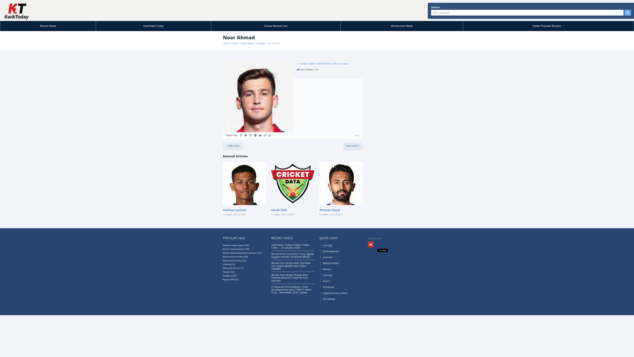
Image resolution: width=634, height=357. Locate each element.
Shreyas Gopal (329, 210)
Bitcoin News (48, 26)
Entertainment (331, 251)
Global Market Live (275, 26)
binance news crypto (236, 245)
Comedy (327, 245)
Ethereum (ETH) (233, 268)
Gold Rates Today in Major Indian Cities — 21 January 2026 (290, 246)
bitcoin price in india (235, 256)
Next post (351, 145)
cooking (229, 264)
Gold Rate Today (153, 26)
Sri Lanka (260, 43)
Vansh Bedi (279, 210)
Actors (326, 281)
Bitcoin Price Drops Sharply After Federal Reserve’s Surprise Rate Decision (289, 277)
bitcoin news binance (236, 249)
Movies (327, 269)
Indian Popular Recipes (547, 26)
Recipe (229, 271)
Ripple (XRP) (231, 279)
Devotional (329, 298)
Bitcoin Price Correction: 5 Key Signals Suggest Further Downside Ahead (292, 255)
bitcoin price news (234, 260)
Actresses (328, 287)
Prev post (233, 145)
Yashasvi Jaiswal (235, 210)
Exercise (328, 257)
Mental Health (331, 263)
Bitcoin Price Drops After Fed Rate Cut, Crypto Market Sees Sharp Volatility (291, 265)
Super (229, 214)
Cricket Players (246, 43)
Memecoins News (402, 26)
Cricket (234, 43)
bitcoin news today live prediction (242, 252)
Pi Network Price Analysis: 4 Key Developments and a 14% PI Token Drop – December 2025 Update (291, 289)
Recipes (229, 275)
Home (226, 43)
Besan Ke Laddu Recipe (488, 30)
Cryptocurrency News (335, 293)
